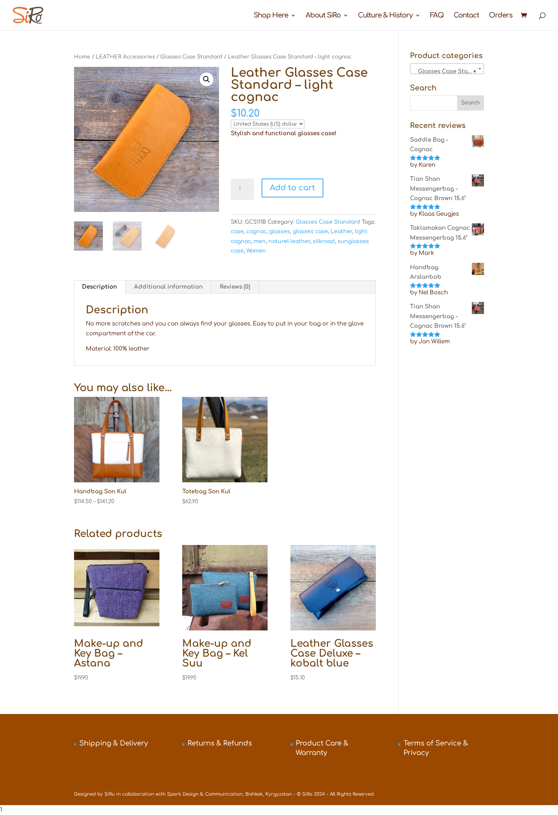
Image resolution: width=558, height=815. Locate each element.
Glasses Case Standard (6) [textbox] (448, 71)
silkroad (324, 241)
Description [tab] (99, 287)
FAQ (437, 16)
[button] (206, 79)
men (260, 241)
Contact (466, 16)
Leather (341, 231)
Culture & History (385, 16)
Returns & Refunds (220, 743)
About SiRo (323, 16)
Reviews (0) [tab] (235, 287)
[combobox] (447, 68)
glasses (279, 231)
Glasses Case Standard (191, 57)
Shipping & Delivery (113, 743)
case (237, 231)
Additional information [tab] (168, 287)
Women (256, 251)
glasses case (310, 231)
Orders (500, 16)
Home (82, 57)
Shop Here (271, 16)
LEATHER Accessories (125, 57)
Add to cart (292, 187)
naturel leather (289, 241)
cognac (256, 231)
